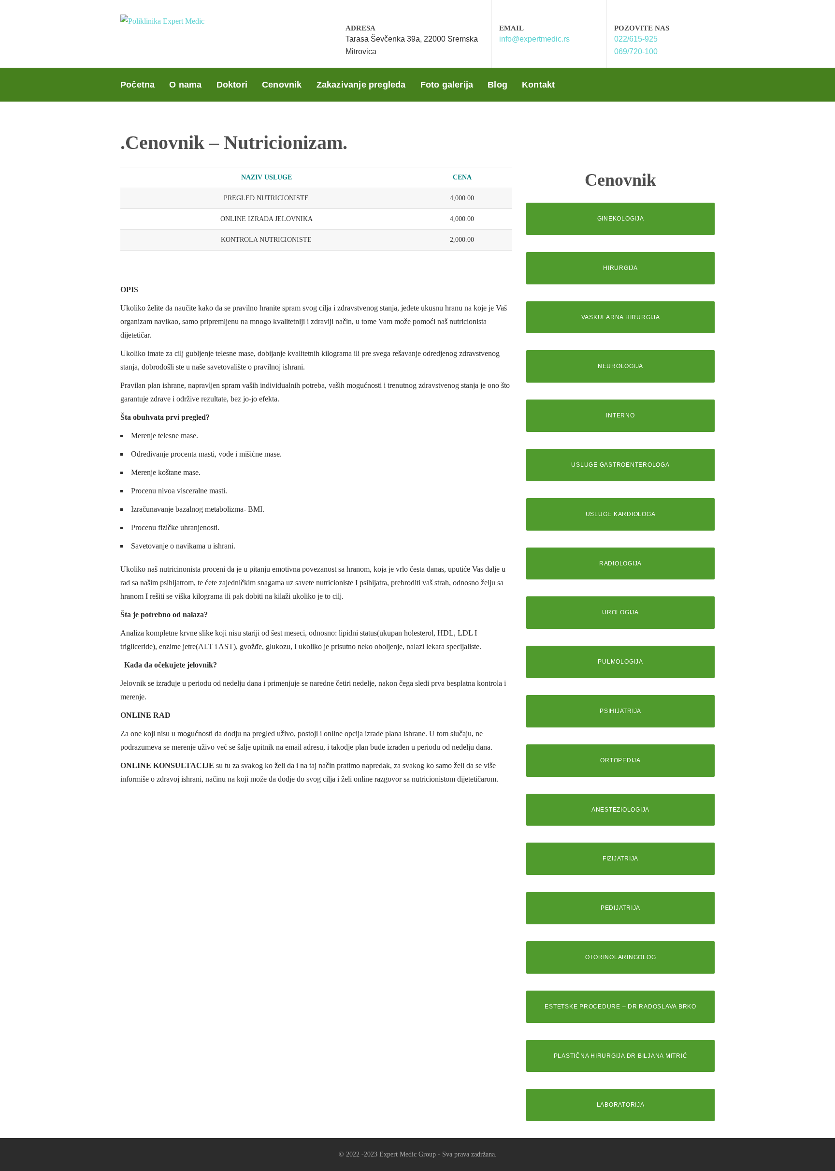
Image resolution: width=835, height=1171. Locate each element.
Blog (497, 84)
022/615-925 (636, 39)
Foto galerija (447, 84)
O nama (185, 84)
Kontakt (538, 84)
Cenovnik (282, 84)
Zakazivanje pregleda (361, 84)
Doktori (231, 84)
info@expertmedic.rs (534, 39)
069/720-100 (636, 51)
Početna (137, 84)
